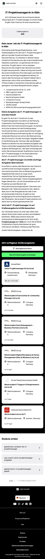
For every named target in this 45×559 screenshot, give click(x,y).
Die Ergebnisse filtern (24, 248)
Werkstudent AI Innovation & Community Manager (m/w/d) (22, 296)
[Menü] (41, 3)
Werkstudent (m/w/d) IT (15, 414)
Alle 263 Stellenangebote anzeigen (22, 255)
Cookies (22, 541)
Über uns (22, 513)
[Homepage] (8, 3)
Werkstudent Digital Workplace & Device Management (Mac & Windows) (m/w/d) (21, 356)
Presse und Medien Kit (22, 518)
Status (22, 533)
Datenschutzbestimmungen (22, 545)
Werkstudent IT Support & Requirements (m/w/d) (21, 385)
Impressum (22, 537)
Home (11, 481)
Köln (22, 222)
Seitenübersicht (22, 550)
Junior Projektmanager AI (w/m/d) (19, 268)
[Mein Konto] (36, 3)
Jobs (22, 524)
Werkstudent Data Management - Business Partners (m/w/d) (18, 326)
